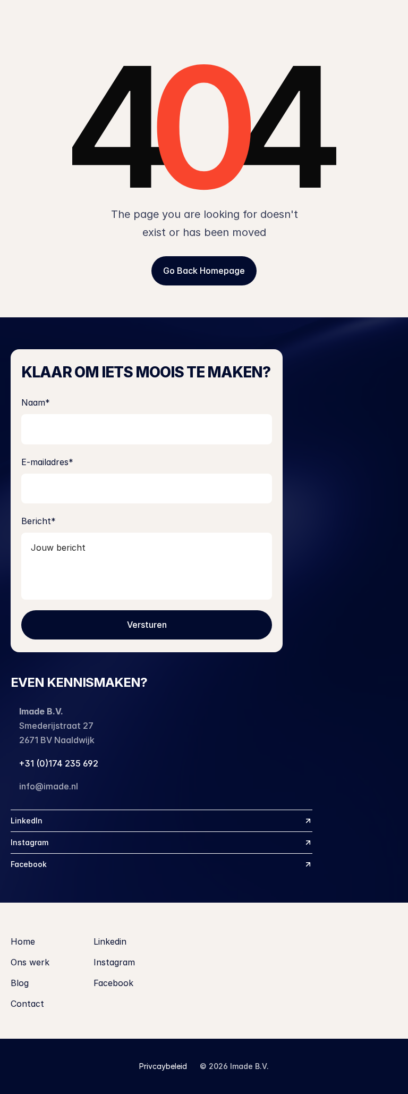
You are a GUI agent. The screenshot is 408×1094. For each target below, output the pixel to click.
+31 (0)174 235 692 (58, 763)
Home (23, 941)
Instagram (114, 962)
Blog (20, 983)
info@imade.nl (48, 786)
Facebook (113, 983)
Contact (27, 1003)
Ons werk (30, 962)
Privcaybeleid (163, 1066)
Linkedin (110, 941)
